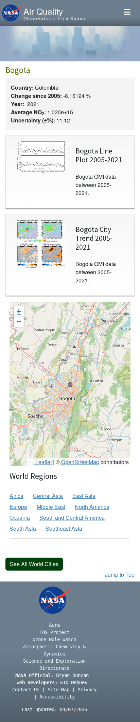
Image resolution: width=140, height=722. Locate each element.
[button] (70, 384)
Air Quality (43, 11)
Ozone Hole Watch (54, 639)
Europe (18, 507)
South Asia (23, 528)
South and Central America (72, 517)
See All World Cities (34, 564)
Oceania (20, 517)
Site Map (58, 689)
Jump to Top (120, 574)
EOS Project (54, 632)
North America (92, 507)
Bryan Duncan (72, 675)
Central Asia (48, 496)
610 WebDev (73, 682)
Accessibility (57, 696)
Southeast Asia (64, 528)
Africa (16, 496)
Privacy (87, 689)
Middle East (51, 507)
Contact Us (25, 689)
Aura (54, 625)
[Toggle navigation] (127, 13)
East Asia (83, 496)
